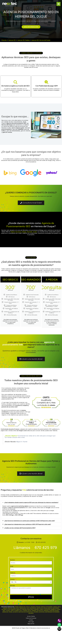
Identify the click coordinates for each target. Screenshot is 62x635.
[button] (31, 53)
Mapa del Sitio (31, 623)
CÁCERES (35, 612)
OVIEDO (41, 609)
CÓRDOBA (52, 610)
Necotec (4, 40)
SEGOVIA (10, 608)
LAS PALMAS (47, 609)
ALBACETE (13, 609)
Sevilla (35, 231)
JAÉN (14, 608)
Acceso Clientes (31, 616)
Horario (12, 579)
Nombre (12, 560)
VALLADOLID (40, 610)
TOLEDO (8, 610)
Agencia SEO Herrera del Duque (40, 40)
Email (11, 566)
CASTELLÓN (40, 608)
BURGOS (50, 608)
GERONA (24, 609)
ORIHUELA (30, 613)
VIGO (20, 610)
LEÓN (17, 608)
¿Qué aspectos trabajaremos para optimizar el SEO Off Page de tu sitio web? (27, 524)
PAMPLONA (30, 609)
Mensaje (12, 585)
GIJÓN (8, 609)
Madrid (13, 231)
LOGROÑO (36, 609)
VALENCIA (33, 606)
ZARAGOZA (5, 612)
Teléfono (12, 573)
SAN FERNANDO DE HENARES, (52, 612)
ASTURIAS (4, 609)
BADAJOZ (19, 609)
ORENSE (5, 608)
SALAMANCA (33, 608)
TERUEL (10, 612)
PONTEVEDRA (48, 606)
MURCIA (43, 606)
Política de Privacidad (31, 618)
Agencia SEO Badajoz (23, 40)
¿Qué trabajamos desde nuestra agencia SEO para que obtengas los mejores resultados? (31, 502)
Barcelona (18, 231)
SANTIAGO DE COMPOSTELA (25, 612)
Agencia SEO (12, 40)
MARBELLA (53, 609)
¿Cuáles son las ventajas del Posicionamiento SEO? (20, 528)
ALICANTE (15, 612)
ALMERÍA (16, 610)
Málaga (24, 231)
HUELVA (45, 608)
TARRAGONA (22, 608)
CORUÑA (25, 610)
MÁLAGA (38, 606)
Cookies (31, 620)
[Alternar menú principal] (58, 4)
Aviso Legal (31, 621)
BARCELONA (22, 606)
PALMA (29, 610)
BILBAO (57, 610)
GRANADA (46, 610)
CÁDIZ (12, 610)
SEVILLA (28, 606)
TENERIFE (33, 610)
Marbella (29, 231)
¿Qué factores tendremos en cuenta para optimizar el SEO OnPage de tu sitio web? (29, 520)
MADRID (17, 606)
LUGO (27, 608)
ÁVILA (59, 606)
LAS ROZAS (41, 612)
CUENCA (55, 606)
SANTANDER (56, 608)
